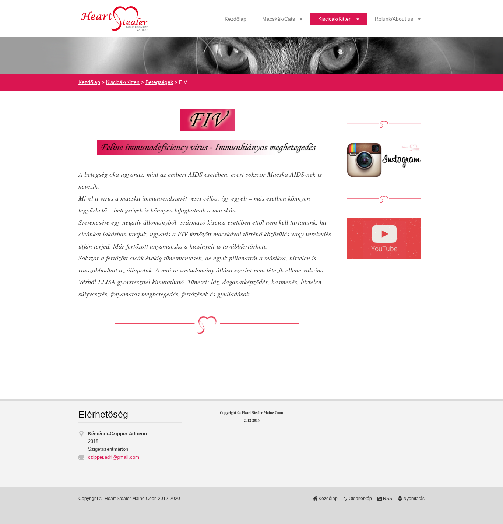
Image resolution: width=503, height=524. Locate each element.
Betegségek (159, 82)
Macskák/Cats (278, 19)
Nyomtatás (414, 498)
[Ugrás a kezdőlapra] (115, 19)
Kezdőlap (235, 19)
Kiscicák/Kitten (335, 19)
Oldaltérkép (360, 498)
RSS (387, 498)
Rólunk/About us (394, 19)
